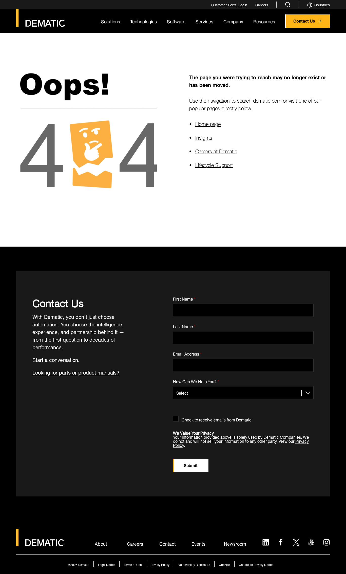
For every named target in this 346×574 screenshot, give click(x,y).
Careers (135, 543)
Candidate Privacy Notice (256, 564)
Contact (167, 543)
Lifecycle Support (214, 164)
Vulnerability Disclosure (194, 564)
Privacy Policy (159, 564)
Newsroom (235, 543)
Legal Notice (106, 564)
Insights (203, 137)
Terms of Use (133, 564)
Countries (322, 4)
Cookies (224, 564)
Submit (191, 465)
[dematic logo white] (40, 543)
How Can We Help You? (196, 380)
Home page (208, 123)
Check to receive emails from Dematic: (217, 418)
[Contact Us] (40, 18)
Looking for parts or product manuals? (75, 372)
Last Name (184, 325)
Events (198, 543)
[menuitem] (229, 4)
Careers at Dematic (216, 151)
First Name (184, 298)
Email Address (187, 353)
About (101, 543)
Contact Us (304, 20)
